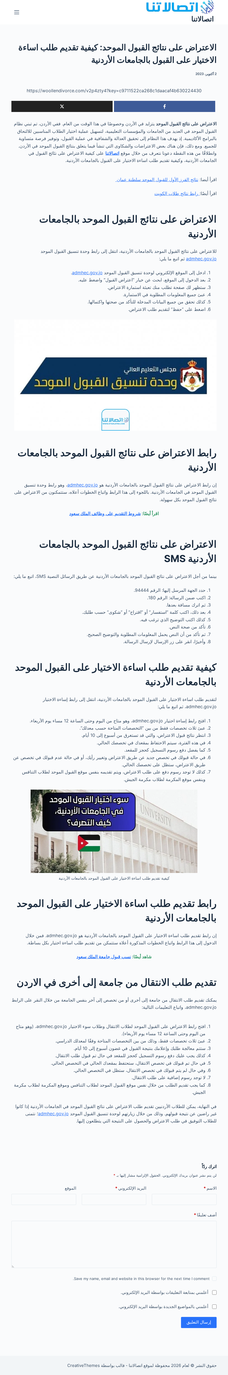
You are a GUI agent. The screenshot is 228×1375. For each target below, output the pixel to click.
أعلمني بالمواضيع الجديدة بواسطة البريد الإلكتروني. (163, 1306)
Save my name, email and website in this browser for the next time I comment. (141, 1278)
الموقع (70, 1188)
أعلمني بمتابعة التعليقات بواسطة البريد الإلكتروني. (164, 1292)
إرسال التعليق (199, 1322)
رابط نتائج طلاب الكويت (177, 193)
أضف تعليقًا (205, 1214)
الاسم (210, 1188)
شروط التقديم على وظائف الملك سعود (105, 513)
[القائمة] (16, 12)
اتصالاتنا (202, 19)
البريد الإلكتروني (130, 1188)
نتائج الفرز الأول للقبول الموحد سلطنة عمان (156, 179)
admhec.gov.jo (201, 258)
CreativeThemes (83, 1365)
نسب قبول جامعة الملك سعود (103, 956)
